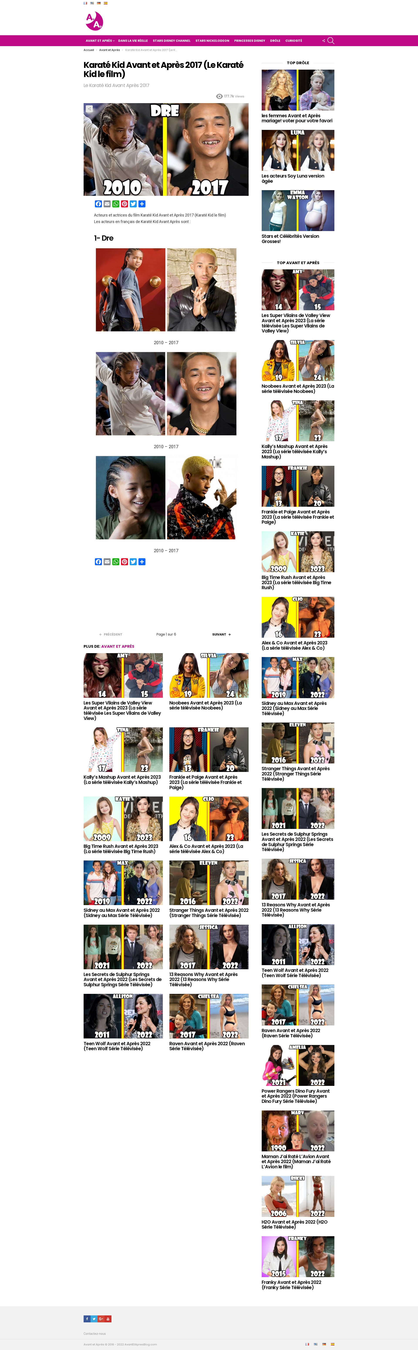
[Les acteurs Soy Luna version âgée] (298, 150)
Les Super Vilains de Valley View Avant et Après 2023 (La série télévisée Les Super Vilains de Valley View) (122, 710)
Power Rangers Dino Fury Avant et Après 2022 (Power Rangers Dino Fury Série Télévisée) (296, 1096)
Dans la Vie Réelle (133, 41)
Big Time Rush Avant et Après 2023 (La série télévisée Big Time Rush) (121, 849)
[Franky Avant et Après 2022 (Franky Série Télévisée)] (298, 1256)
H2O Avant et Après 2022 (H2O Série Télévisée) (294, 1224)
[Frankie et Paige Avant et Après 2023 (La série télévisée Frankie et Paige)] (209, 749)
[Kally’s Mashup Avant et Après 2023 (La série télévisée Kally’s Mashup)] (123, 749)
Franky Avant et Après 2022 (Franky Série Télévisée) (291, 1285)
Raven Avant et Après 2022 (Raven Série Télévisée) (207, 1046)
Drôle (275, 41)
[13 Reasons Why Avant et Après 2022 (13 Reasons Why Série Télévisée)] (209, 947)
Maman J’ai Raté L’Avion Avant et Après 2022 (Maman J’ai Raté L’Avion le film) (296, 1161)
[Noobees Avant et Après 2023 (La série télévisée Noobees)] (209, 675)
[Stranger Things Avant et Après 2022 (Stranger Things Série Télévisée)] (209, 882)
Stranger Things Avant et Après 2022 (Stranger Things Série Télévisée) (209, 913)
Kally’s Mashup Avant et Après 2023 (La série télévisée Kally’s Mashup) (122, 779)
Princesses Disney (249, 41)
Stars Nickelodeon (212, 41)
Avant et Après (99, 41)
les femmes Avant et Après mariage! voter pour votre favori (297, 118)
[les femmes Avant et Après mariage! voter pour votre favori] (298, 90)
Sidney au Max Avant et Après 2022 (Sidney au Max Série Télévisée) (122, 913)
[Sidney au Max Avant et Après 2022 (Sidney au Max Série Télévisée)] (123, 882)
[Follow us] (323, 40)
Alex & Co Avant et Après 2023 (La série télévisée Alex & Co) (206, 849)
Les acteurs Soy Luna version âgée (293, 178)
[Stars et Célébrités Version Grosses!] (298, 210)
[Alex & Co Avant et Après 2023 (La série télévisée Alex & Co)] (209, 819)
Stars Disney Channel (171, 41)
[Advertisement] (166, 600)
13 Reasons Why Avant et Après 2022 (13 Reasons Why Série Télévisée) (203, 979)
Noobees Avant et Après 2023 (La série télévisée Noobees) (205, 705)
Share (89, 108)
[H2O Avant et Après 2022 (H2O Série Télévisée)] (298, 1196)
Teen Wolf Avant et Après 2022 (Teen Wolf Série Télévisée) (117, 1046)
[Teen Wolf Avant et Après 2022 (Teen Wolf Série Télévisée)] (123, 1016)
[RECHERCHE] (330, 40)
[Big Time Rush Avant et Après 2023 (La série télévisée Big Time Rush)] (123, 819)
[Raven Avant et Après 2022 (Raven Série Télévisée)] (209, 1016)
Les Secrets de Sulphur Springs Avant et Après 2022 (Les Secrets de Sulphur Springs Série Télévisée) (123, 979)
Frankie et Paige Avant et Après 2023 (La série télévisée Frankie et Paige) (205, 782)
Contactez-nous (95, 1333)
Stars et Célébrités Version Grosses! (290, 239)
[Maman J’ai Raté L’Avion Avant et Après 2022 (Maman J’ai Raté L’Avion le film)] (298, 1130)
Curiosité (293, 41)
